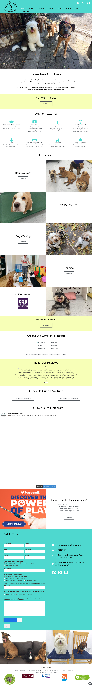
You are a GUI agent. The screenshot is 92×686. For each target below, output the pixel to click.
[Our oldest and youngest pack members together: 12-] (12, 478)
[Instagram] (88, 3)
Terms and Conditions (46, 667)
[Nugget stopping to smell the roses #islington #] (35, 425)
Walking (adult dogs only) (21, 576)
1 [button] (44, 382)
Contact (77, 8)
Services (41, 8)
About (31, 8)
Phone (27, 543)
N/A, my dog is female (12, 565)
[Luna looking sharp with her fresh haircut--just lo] (12, 438)
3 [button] (46, 382)
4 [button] (47, 382)
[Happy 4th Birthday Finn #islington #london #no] (80, 451)
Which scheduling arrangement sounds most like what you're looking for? (24, 591)
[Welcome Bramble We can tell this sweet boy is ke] (35, 438)
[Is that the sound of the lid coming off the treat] (12, 465)
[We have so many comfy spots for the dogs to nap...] (80, 438)
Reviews (59, 8)
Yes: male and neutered (12, 563)
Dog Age (6, 555)
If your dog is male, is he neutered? (14, 561)
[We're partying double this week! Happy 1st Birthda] (57, 451)
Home (23, 8)
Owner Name (8, 543)
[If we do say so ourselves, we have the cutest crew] (80, 465)
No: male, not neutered (28, 563)
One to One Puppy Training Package (15, 578)
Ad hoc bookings (10, 594)
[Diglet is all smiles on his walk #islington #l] (80, 478)
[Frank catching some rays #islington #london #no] (80, 425)
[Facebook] (78, 3)
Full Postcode (8, 568)
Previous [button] (15, 375)
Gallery (68, 8)
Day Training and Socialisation (14, 580)
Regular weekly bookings (25, 594)
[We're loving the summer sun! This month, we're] (35, 465)
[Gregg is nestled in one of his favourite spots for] (12, 425)
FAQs (51, 8)
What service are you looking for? (13, 574)
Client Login (25, 11)
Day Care (8, 576)
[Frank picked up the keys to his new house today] (57, 465)
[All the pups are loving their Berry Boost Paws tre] (35, 451)
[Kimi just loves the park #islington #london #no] (57, 438)
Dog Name (28, 549)
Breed (27, 555)
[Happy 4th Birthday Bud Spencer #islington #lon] (35, 478)
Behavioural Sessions (31, 580)
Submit (7, 626)
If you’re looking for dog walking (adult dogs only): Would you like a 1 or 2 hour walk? (24, 584)
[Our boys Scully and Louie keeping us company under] (12, 451)
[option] (46, 374)
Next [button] (76, 375)
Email (5, 549)
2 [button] (45, 382)
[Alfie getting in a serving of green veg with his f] (57, 478)
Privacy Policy (46, 669)
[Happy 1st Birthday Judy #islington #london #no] (57, 425)
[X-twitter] (83, 3)
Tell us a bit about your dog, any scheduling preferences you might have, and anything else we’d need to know (24, 598)
